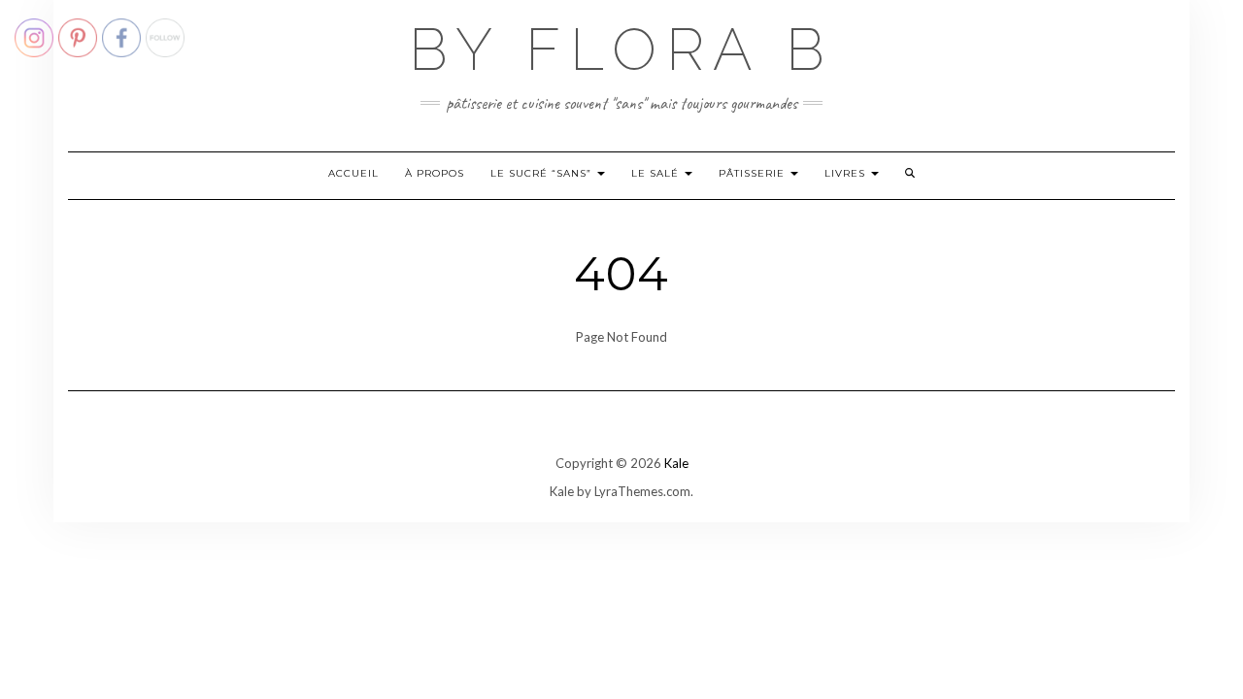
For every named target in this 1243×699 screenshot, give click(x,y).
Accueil (353, 173)
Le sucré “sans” (542, 173)
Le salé (657, 173)
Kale (676, 463)
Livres (846, 173)
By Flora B (621, 49)
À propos (434, 173)
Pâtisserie (754, 173)
